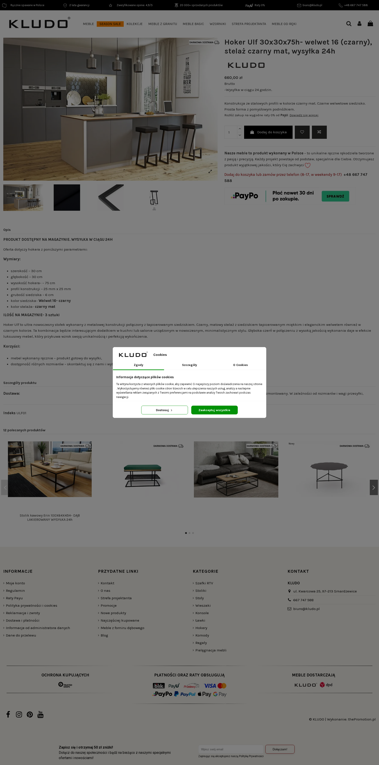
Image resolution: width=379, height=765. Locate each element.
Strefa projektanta (116, 598)
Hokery (201, 628)
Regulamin (15, 590)
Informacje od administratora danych (38, 628)
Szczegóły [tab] (189, 365)
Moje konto (15, 583)
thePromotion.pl (362, 719)
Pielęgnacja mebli (211, 650)
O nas (105, 590)
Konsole (202, 613)
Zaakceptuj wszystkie (214, 410)
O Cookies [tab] (240, 365)
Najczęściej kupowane (120, 620)
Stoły (199, 598)
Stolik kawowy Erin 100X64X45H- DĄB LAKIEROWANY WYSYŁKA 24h (50, 517)
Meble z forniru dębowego (122, 628)
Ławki (200, 620)
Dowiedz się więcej (304, 115)
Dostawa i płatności (22, 620)
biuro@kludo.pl (306, 608)
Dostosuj (163, 410)
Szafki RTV (204, 583)
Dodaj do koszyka (272, 132)
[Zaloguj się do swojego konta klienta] (359, 24)
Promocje (109, 605)
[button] (88, 24)
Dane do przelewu (21, 635)
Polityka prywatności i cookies (31, 605)
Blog (104, 635)
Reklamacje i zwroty (23, 613)
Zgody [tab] (138, 365)
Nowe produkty (113, 613)
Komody (202, 635)
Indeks (9, 413)
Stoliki (200, 590)
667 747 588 (303, 600)
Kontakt (107, 583)
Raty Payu (14, 598)
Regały (201, 642)
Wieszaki (203, 605)
